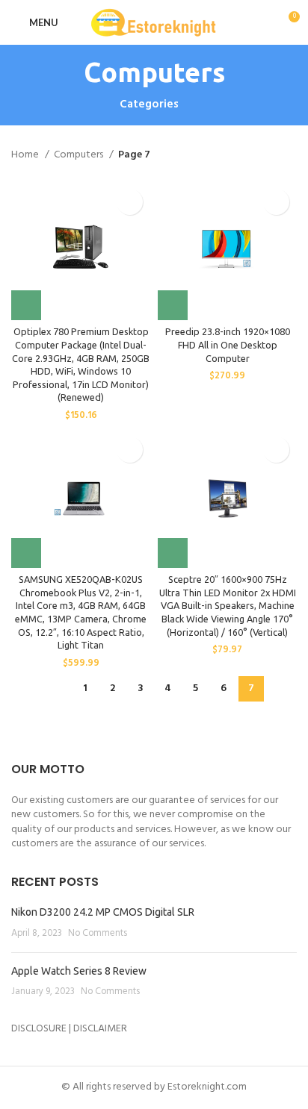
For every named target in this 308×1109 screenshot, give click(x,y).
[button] (26, 305)
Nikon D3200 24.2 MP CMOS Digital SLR (102, 912)
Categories (149, 104)
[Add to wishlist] (130, 202)
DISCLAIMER (100, 1028)
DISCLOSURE (39, 1028)
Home (26, 155)
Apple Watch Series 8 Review (79, 971)
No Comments (97, 933)
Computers (79, 155)
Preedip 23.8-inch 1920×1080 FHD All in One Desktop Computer (227, 344)
